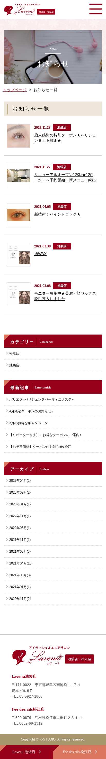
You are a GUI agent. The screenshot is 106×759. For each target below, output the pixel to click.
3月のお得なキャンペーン (28, 423)
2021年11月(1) (20, 540)
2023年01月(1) (20, 504)
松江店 (14, 353)
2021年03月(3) (20, 575)
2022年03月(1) (20, 528)
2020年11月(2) (20, 599)
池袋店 (14, 365)
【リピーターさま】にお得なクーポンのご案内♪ (45, 435)
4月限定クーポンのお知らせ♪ (31, 411)
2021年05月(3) (20, 551)
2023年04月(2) (20, 481)
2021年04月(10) (20, 563)
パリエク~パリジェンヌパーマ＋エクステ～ (42, 399)
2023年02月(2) (20, 492)
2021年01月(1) (20, 587)
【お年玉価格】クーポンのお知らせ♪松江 (40, 447)
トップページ (15, 90)
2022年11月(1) (20, 516)
